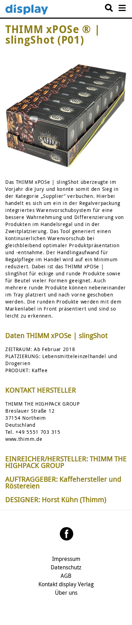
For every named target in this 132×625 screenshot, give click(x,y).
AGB (66, 576)
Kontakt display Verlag (66, 584)
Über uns (66, 592)
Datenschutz (66, 567)
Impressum (66, 559)
